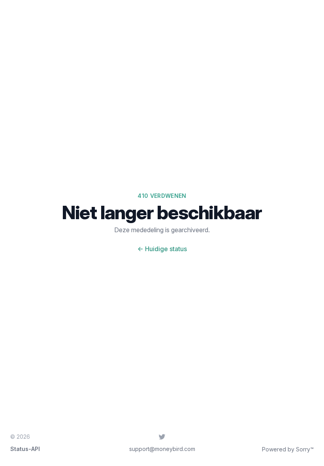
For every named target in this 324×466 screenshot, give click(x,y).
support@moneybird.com (162, 448)
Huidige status (162, 249)
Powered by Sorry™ (288, 449)
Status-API (25, 448)
